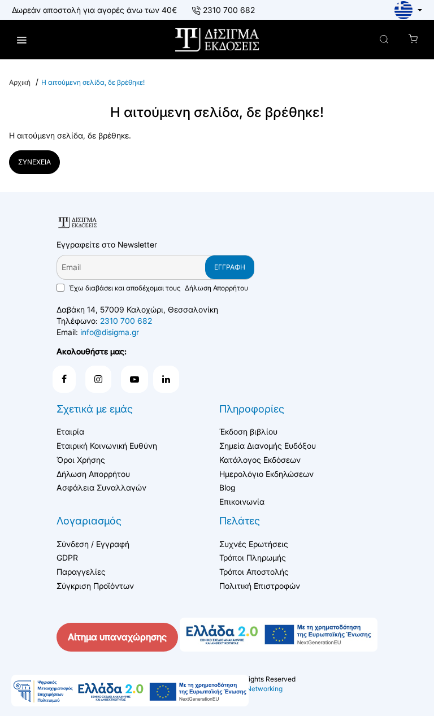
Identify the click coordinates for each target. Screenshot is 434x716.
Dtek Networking (256, 688)
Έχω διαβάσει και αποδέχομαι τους (157, 288)
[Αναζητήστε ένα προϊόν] (384, 40)
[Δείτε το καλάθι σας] (413, 40)
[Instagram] (98, 379)
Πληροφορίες (251, 409)
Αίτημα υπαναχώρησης (117, 637)
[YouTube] (134, 379)
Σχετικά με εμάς (95, 409)
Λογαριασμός (89, 521)
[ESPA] (130, 690)
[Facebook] (64, 379)
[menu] (21, 40)
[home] (20, 82)
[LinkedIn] (166, 379)
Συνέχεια (34, 162)
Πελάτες (239, 521)
